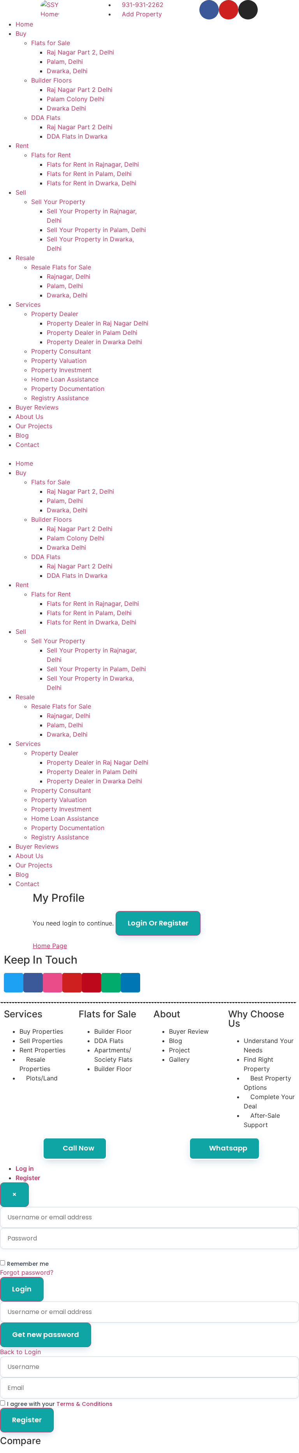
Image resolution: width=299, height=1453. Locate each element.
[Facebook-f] (209, 9)
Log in (25, 1168)
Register (28, 1178)
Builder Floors (51, 80)
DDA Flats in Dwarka (77, 136)
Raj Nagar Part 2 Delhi (80, 89)
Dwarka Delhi (66, 108)
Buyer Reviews (37, 407)
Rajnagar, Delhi (68, 276)
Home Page (50, 946)
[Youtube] (228, 9)
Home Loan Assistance (64, 379)
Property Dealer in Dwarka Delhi (94, 342)
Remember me (28, 1264)
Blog (22, 435)
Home (24, 24)
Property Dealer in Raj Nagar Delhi (97, 323)
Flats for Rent (51, 155)
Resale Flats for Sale (61, 267)
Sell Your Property (58, 202)
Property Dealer (54, 314)
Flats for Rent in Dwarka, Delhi (91, 183)
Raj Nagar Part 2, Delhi (80, 52)
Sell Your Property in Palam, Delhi (96, 230)
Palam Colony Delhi (75, 99)
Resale (25, 258)
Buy (21, 33)
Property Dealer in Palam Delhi (92, 332)
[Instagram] (248, 9)
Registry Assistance (60, 398)
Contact (27, 445)
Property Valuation (58, 360)
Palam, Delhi (65, 61)
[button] (75, 454)
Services (28, 304)
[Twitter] (13, 982)
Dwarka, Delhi (67, 71)
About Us (29, 416)
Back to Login (20, 1352)
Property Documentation (67, 388)
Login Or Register (158, 923)
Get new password (45, 1334)
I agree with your (60, 1404)
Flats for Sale (50, 43)
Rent (22, 146)
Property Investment (61, 370)
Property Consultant (61, 351)
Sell (21, 192)
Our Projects (34, 426)
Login (22, 1289)
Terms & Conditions (84, 1404)
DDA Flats (45, 117)
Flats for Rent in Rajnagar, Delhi (93, 164)
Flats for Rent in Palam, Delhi (89, 174)
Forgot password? (26, 1272)
